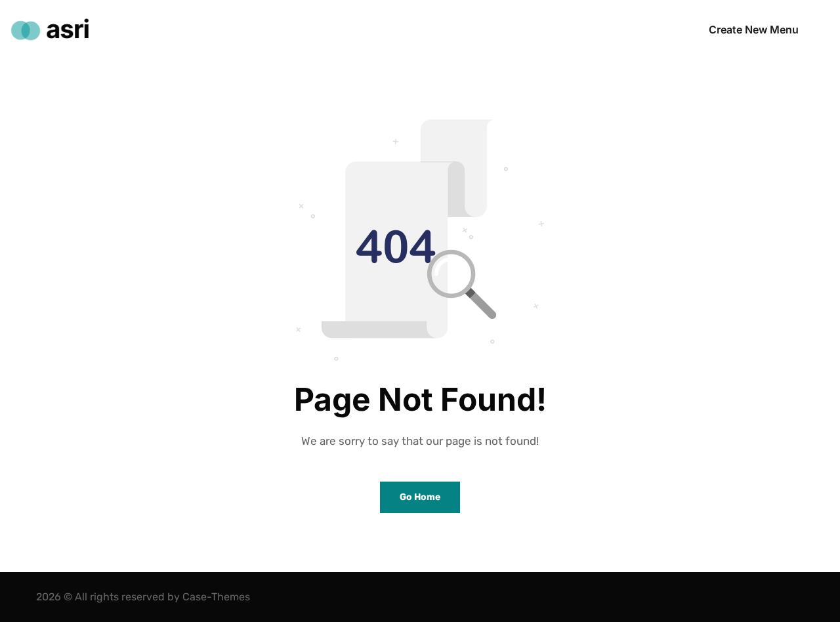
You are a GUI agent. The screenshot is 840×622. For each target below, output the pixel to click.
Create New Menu (754, 29)
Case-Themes (216, 597)
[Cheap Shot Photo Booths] (49, 29)
